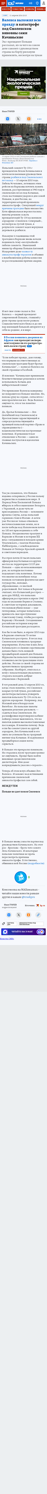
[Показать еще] (39, 119)
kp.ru (42, 905)
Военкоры (29, 9)
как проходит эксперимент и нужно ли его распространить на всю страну (23, 341)
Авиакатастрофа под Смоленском (27, 923)
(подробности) (36, 863)
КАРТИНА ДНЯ (10, 923)
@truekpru (28, 897)
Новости (6, 9)
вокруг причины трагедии (23, 206)
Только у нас (17, 9)
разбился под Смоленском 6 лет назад (22, 178)
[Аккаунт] (43, 3)
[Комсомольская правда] (15, 3)
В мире (5, 15)
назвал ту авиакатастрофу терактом (17, 253)
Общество (8, 350)
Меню (3, 3)
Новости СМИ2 (7, 938)
